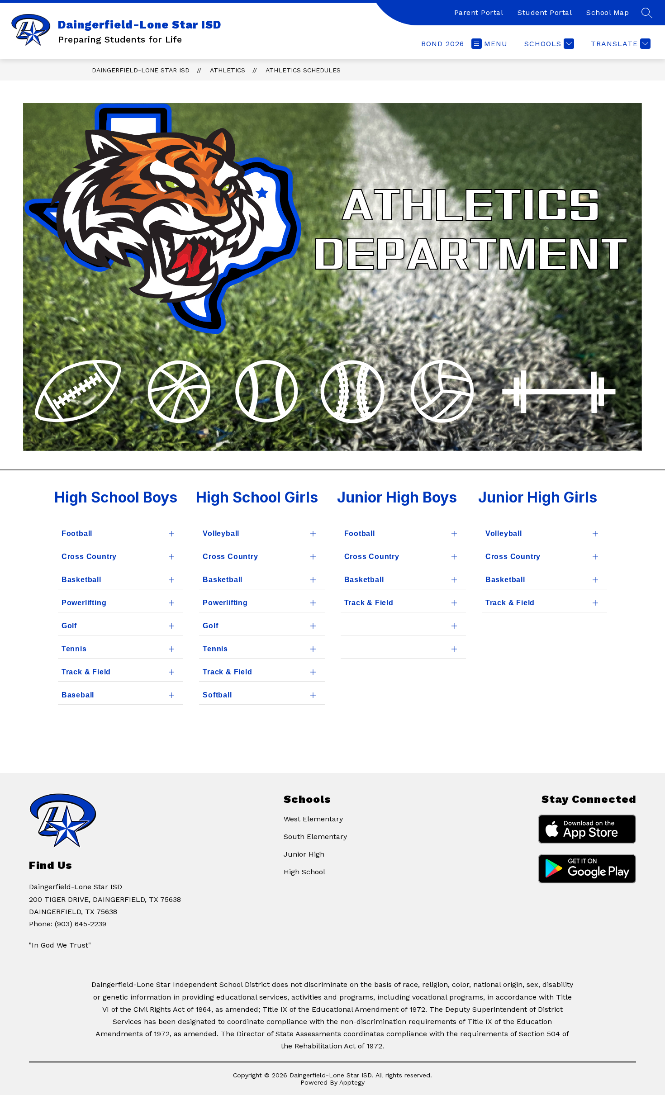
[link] (442, 43)
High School (304, 871)
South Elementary (315, 836)
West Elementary (313, 819)
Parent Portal (479, 12)
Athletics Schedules (303, 70)
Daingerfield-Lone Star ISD (141, 70)
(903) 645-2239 (80, 924)
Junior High (304, 854)
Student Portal (545, 12)
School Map (607, 12)
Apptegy (352, 1082)
